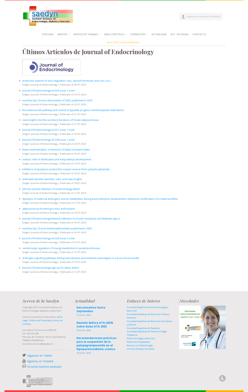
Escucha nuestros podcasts (44, 366)
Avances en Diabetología (140, 345)
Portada (47, 34)
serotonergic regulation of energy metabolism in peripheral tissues (61, 248)
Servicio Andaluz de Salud (140, 348)
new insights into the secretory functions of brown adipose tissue (60, 120)
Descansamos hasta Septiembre (91, 309)
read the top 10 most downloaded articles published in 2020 (57, 228)
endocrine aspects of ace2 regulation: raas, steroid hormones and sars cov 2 (66, 80)
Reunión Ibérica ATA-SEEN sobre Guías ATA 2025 (95, 324)
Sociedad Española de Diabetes (143, 328)
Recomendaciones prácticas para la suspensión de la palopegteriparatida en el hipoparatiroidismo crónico (96, 343)
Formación (137, 34)
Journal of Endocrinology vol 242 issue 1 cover (48, 90)
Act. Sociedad (179, 34)
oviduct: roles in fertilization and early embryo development (56, 159)
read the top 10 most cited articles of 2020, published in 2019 (57, 100)
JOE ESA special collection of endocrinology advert (51, 189)
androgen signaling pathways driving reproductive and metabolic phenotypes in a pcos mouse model (80, 258)
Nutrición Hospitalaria (138, 341)
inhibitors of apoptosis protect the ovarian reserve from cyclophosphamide (65, 169)
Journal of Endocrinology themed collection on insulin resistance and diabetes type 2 (71, 218)
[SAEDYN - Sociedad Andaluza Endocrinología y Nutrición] (52, 15)
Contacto (199, 34)
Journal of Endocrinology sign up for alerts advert (50, 267)
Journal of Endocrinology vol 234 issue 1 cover (48, 139)
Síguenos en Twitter (39, 355)
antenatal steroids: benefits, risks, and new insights (52, 179)
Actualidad (159, 34)
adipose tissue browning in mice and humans (48, 208)
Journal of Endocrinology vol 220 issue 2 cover (48, 238)
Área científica (114, 34)
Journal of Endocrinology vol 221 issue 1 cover (48, 130)
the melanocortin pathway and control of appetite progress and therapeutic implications (73, 110)
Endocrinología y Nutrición (141, 338)
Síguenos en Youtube (40, 361)
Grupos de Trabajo (85, 34)
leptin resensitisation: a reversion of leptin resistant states (56, 149)
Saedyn (62, 34)
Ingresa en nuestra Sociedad (203, 16)
